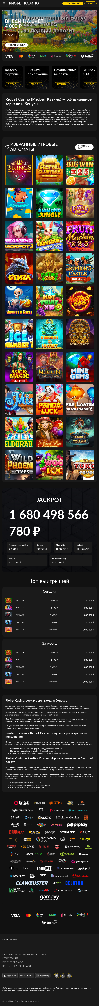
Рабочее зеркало (12, 962)
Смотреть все (83, 147)
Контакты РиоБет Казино (18, 966)
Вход (90, 3)
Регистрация (72, 3)
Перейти (12, 84)
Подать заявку (16, 45)
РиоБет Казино (24, 3)
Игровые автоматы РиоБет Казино (24, 954)
